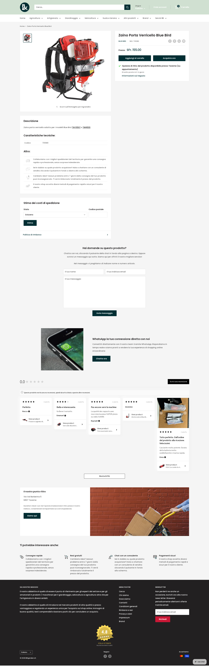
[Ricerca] (127, 7)
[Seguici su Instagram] (110, 656)
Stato (26, 209)
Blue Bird (122, 41)
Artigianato (52, 18)
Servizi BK (159, 18)
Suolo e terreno (110, 18)
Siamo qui (32, 515)
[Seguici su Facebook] (105, 656)
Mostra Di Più (104, 476)
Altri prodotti (130, 18)
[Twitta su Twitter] (179, 41)
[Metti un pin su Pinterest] (174, 41)
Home (22, 18)
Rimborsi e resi (126, 610)
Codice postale (96, 209)
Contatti (123, 602)
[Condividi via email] (183, 41)
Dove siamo (124, 599)
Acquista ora (169, 58)
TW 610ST (76, 127)
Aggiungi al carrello (134, 58)
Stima (30, 223)
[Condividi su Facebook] (170, 41)
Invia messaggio (105, 313)
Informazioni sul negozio (133, 76)
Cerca (122, 591)
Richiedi (163, 619)
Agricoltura (35, 18)
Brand (145, 18)
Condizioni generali (128, 606)
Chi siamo (124, 595)
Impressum (124, 617)
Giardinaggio (71, 18)
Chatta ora (101, 358)
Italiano (24, 652)
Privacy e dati (125, 614)
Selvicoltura (90, 18)
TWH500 (86, 127)
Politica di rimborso (32, 234)
